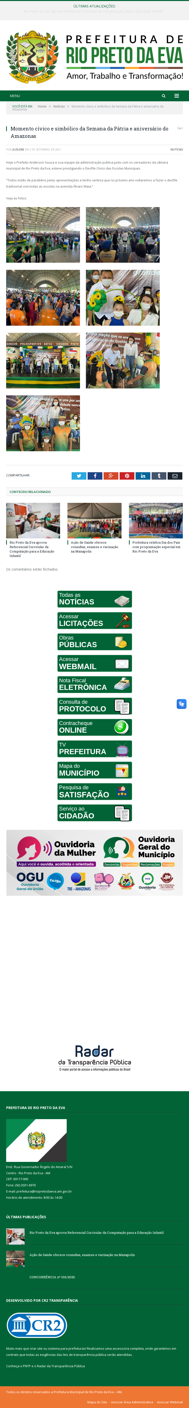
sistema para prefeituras (66, 1348)
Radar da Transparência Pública (61, 1366)
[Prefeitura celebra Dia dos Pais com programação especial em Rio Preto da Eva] (156, 520)
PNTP (27, 1366)
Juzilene (18, 149)
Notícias (177, 149)
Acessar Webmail (170, 1402)
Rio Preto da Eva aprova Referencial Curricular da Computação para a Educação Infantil (32, 549)
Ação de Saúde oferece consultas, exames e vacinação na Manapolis (93, 11)
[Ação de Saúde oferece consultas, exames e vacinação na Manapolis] (94, 520)
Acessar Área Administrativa (132, 1402)
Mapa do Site (97, 1402)
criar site (36, 1348)
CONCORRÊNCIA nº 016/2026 (52, 1277)
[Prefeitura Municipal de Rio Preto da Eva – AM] (94, 55)
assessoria (120, 1348)
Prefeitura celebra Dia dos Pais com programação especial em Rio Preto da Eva (156, 547)
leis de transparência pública (84, 1354)
